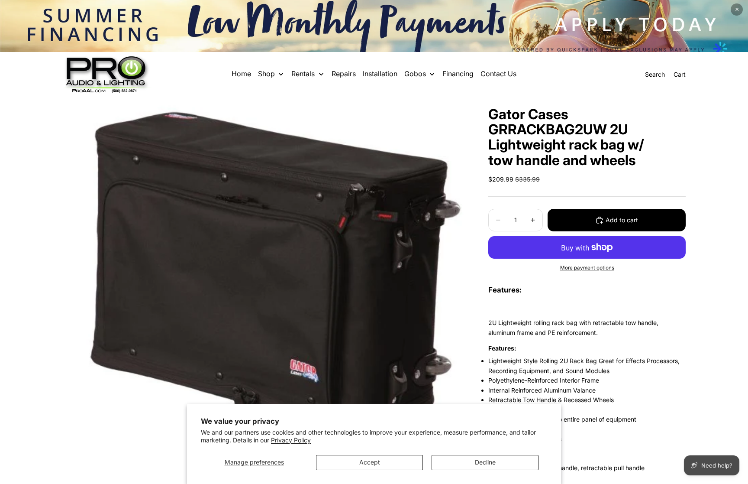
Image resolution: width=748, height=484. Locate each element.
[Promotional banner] (374, 26)
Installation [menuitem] (380, 73)
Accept (369, 462)
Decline (485, 462)
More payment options (587, 268)
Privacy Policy (291, 440)
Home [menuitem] (241, 73)
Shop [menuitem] (266, 73)
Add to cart (622, 220)
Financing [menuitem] (458, 73)
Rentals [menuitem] (303, 73)
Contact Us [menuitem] (498, 73)
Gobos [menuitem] (415, 73)
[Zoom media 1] (265, 269)
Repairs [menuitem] (344, 73)
